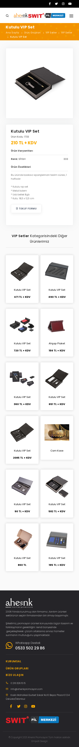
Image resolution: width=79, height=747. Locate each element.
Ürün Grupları (32, 32)
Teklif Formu (27, 208)
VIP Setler (51, 32)
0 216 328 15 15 (18, 683)
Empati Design (39, 741)
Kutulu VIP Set (18, 36)
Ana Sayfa (12, 32)
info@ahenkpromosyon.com (27, 689)
